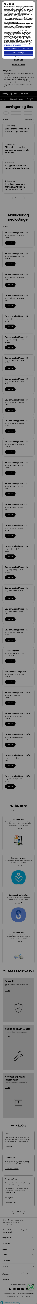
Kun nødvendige (18, 53)
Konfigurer (18, 57)
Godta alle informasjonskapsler (18, 48)
